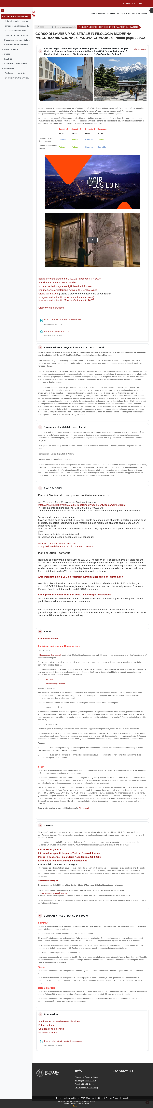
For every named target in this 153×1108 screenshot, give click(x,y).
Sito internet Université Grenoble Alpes (59, 1021)
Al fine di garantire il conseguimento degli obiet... (17, 21)
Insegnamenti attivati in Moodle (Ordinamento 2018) (66, 297)
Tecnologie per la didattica (85, 1081)
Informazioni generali (50, 849)
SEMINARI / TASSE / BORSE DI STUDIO (17, 64)
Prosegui (76, 1106)
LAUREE (8, 59)
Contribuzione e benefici (51, 1028)
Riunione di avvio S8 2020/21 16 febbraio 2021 (17, 31)
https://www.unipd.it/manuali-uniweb (52, 893)
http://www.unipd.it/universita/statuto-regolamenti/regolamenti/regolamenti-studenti (82, 505)
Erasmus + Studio (47, 1032)
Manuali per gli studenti (55, 684)
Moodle (126, 1098)
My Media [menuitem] (111, 13)
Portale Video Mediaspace (85, 1084)
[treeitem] (16, 26)
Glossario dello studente (51, 307)
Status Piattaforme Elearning (86, 1088)
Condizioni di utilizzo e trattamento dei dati (76, 1103)
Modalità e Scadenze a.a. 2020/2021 (58, 543)
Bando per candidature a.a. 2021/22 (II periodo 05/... (17, 26)
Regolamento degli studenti (50, 655)
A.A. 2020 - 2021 (43, 27)
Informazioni (9, 68)
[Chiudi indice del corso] (2, 10)
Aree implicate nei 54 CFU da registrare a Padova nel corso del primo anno (80, 576)
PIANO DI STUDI (11, 50)
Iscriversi (49, 679)
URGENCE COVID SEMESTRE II (17, 35)
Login (146, 3)
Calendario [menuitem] (100, 13)
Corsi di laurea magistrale (65, 27)
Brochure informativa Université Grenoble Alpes (17, 78)
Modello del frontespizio (48, 880)
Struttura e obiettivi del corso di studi (17, 45)
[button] (129, 3)
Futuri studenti (46, 1025)
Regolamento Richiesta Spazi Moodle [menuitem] (132, 13)
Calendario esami (48, 638)
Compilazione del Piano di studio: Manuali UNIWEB (65, 546)
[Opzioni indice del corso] (29, 10)
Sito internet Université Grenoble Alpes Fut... (17, 73)
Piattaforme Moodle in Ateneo (86, 1077)
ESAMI (7, 54)
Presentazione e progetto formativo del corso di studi (17, 40)
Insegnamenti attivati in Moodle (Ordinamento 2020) (66, 300)
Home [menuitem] (92, 13)
